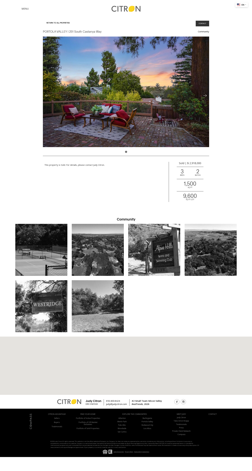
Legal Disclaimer (118, 452)
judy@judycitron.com (116, 404)
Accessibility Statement (141, 452)
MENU (25, 8)
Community (203, 31)
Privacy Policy (129, 452)
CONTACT (202, 23)
